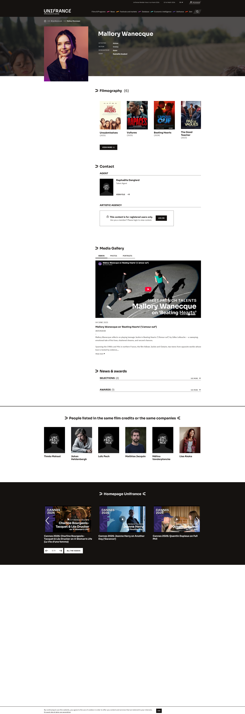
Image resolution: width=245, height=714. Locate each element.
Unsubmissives (109, 132)
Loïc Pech (104, 456)
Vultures (132, 132)
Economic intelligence (162, 12)
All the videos (73, 551)
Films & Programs (99, 12)
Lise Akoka (185, 456)
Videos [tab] (101, 256)
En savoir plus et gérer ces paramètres (57, 712)
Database (145, 12)
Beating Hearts (162, 132)
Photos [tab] (113, 256)
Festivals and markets (128, 12)
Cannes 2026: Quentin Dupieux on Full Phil (120, 537)
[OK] (159, 711)
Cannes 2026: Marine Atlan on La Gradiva (177, 536)
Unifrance (180, 12)
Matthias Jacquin (135, 456)
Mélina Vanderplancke (161, 458)
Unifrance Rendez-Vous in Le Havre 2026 (146, 2)
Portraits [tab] (127, 256)
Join (190, 12)
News (113, 12)
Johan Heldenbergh (79, 458)
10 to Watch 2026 (169, 2)
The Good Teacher (186, 133)
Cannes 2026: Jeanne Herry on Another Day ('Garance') (67, 537)
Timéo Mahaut (52, 456)
